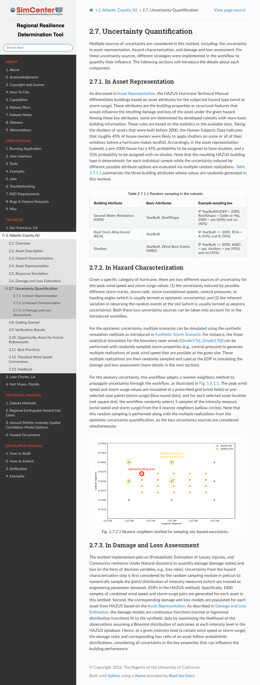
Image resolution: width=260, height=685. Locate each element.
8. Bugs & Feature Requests (27, 202)
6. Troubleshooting (20, 186)
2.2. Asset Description (26, 251)
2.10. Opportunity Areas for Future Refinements (36, 340)
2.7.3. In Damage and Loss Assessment (32, 313)
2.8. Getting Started (24, 322)
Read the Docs (181, 676)
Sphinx (114, 676)
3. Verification (16, 469)
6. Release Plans (18, 107)
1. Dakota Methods (21, 403)
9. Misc (11, 209)
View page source (230, 10)
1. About (12, 70)
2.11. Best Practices (24, 350)
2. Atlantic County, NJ (23, 235)
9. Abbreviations (18, 130)
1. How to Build (18, 453)
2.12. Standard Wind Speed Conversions (30, 359)
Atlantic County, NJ (117, 10)
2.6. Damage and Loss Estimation (35, 281)
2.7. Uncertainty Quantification (33, 289)
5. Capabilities (16, 100)
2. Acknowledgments (22, 77)
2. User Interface (19, 156)
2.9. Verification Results (27, 330)
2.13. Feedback (20, 369)
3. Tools (12, 164)
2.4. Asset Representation (29, 266)
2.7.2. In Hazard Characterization (36, 303)
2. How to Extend (20, 461)
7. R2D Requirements (22, 194)
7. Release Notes (19, 115)
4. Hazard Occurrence (23, 435)
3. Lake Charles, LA (20, 377)
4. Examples (15, 171)
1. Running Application (23, 149)
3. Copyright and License (25, 85)
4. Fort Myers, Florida (22, 384)
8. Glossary (14, 122)
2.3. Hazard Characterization (31, 258)
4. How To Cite (17, 92)
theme (140, 676)
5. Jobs (11, 179)
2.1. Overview (19, 243)
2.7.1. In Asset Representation (35, 296)
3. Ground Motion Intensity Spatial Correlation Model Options (33, 425)
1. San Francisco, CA (22, 228)
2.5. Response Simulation (28, 274)
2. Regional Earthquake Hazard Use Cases (33, 413)
